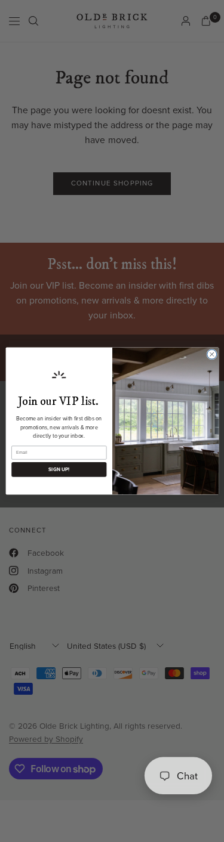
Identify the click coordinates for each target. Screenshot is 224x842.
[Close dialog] (211, 354)
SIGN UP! (58, 469)
